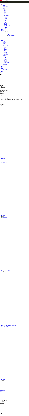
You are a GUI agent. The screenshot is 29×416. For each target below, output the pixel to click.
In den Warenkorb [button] (3, 158)
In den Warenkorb (2, 93)
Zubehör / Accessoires (10, 94)
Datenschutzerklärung (2, 390)
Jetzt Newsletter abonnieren (3, 400)
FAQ (0, 392)
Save (1, 0)
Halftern (2, 270)
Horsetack (7, 94)
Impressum (1, 391)
